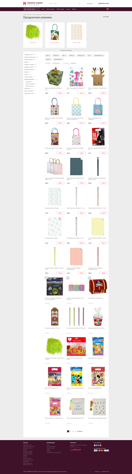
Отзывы (68, 9)
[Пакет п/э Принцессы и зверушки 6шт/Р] (54, 406)
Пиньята (27, 74)
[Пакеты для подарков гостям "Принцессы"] (97, 106)
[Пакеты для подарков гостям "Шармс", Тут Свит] (76, 136)
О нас (43, 9)
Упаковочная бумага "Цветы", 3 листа (75, 238)
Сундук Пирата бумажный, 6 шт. (95, 298)
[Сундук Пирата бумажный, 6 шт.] (97, 286)
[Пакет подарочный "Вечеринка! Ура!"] (76, 406)
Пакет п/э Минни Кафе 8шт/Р (94, 388)
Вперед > (80, 431)
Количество (80, 55)
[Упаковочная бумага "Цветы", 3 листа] (76, 226)
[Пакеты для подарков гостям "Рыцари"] (54, 136)
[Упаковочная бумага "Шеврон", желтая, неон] (97, 226)
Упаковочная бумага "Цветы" (51, 238)
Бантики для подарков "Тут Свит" (52, 328)
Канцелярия (28, 88)
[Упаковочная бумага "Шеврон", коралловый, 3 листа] (97, 256)
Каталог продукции (37, 14)
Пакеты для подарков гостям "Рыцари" (53, 148)
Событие (55, 55)
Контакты (74, 9)
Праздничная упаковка (30, 79)
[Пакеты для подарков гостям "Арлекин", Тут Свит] (54, 106)
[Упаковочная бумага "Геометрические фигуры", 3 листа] (97, 166)
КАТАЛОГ (25, 442)
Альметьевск (89, 3)
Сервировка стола (30, 54)
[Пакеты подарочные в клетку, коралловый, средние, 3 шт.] (54, 166)
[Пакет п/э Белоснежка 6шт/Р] (54, 376)
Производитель (57, 59)
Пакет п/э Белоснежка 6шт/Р (51, 388)
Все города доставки (75, 447)
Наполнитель (33, 42)
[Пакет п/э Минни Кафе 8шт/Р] (97, 376)
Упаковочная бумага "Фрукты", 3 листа (97, 208)
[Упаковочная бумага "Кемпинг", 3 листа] (76, 196)
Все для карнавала (30, 59)
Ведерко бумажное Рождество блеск (96, 328)
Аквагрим (27, 71)
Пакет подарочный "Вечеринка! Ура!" (75, 418)
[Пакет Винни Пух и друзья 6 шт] (97, 346)
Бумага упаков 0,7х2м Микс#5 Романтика (76, 328)
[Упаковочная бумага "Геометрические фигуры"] (76, 166)
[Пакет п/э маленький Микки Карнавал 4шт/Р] (76, 376)
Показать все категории (66, 50)
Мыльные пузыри (29, 76)
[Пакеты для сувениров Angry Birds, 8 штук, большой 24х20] (54, 286)
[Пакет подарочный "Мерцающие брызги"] (97, 406)
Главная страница (27, 14)
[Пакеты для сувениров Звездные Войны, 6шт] (97, 136)
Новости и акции (60, 9)
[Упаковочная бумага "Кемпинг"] (54, 196)
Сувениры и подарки (30, 64)
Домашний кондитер (30, 69)
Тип (89, 55)
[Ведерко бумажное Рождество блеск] (97, 316)
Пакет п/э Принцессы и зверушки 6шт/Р (54, 418)
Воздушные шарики (30, 67)
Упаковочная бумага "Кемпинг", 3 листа (76, 208)
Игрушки (27, 62)
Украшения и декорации (31, 57)
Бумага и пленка (76, 42)
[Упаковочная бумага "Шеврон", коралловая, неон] (76, 256)
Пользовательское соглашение (54, 452)
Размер (71, 55)
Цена (47, 55)
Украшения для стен (30, 93)
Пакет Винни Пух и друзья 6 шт (95, 358)
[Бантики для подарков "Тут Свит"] (54, 316)
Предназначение (98, 55)
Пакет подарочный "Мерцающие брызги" (97, 418)
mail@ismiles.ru (77, 450)
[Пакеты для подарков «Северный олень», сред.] (97, 76)
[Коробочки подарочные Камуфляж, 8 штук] (54, 76)
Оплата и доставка (50, 9)
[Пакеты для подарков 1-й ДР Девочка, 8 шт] (76, 76)
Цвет (63, 55)
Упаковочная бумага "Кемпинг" (52, 208)
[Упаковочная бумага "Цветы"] (54, 226)
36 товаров (72, 63)
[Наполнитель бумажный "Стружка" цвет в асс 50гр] (54, 346)
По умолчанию (56, 63)
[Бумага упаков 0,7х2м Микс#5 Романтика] (76, 316)
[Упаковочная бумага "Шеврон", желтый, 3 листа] (54, 256)
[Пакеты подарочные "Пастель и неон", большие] (76, 286)
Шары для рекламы (29, 90)
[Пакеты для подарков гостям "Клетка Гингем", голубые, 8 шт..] (76, 106)
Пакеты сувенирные (54, 42)
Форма (47, 59)
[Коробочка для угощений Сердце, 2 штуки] (76, 346)
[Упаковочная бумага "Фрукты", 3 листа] (97, 196)
